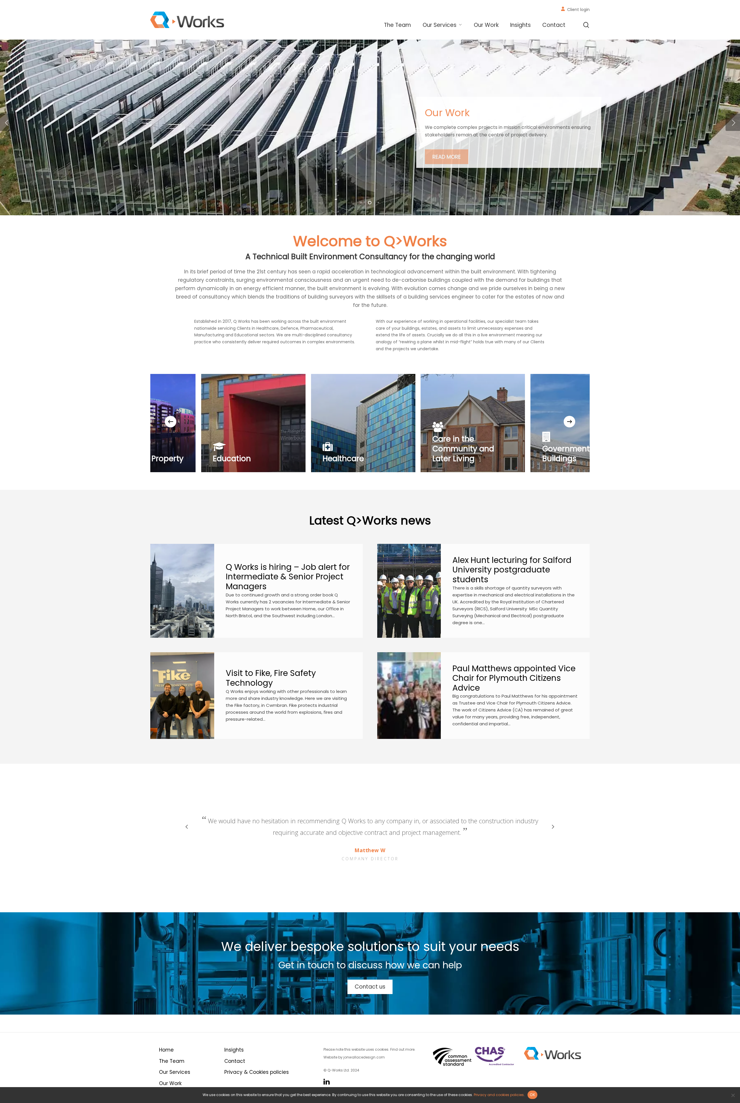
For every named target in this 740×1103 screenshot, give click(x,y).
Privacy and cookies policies (499, 1094)
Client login (578, 9)
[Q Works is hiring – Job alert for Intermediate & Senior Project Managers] (182, 591)
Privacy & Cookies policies (256, 1072)
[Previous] (170, 421)
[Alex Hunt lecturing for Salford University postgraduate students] (409, 591)
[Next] (569, 421)
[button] (370, 987)
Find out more (402, 1049)
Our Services (174, 1072)
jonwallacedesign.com (364, 1057)
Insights (234, 1050)
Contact (234, 1061)
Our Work (170, 1083)
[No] (733, 1095)
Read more (446, 149)
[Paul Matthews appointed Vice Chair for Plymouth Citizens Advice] (409, 695)
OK (532, 1094)
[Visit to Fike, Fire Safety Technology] (182, 695)
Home (166, 1050)
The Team (171, 1061)
